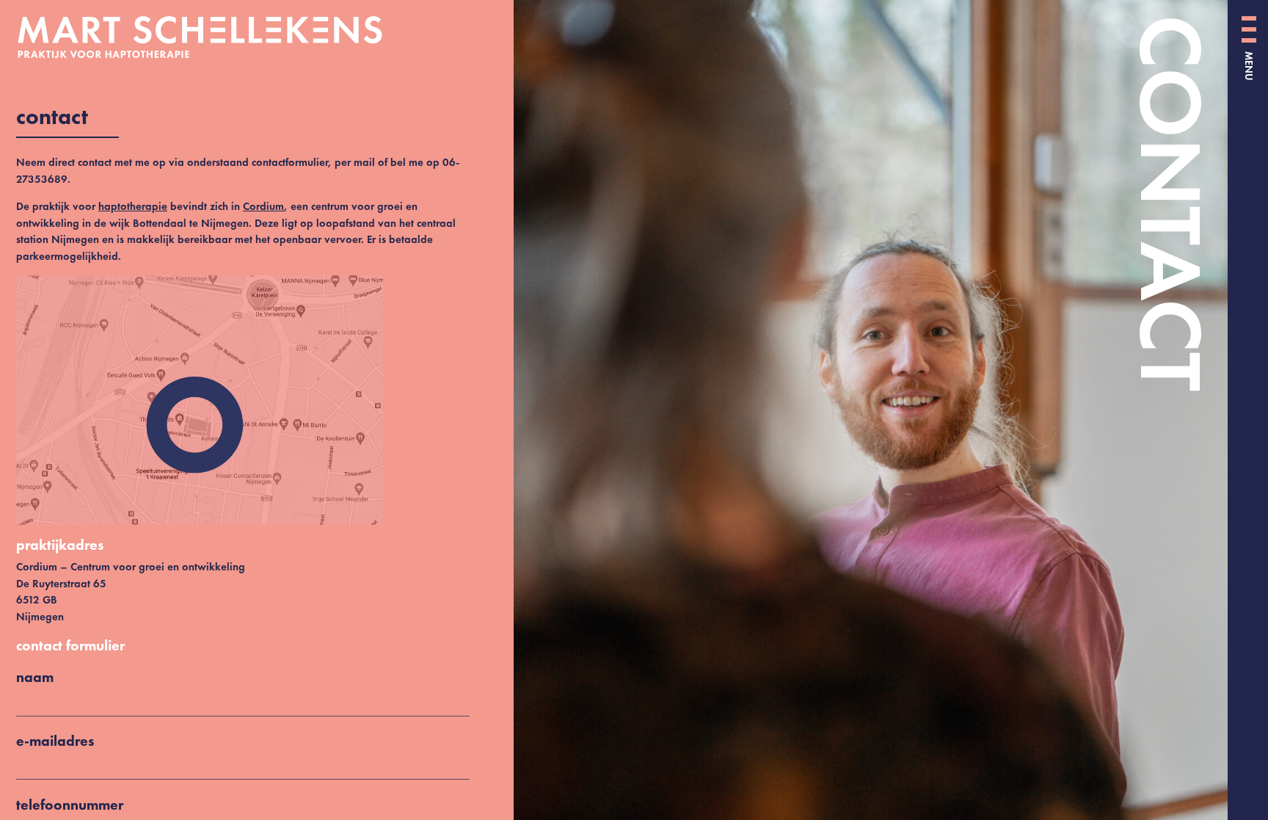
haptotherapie (132, 206)
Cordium (263, 206)
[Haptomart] (250, 37)
